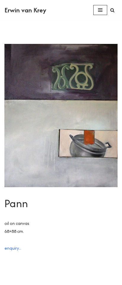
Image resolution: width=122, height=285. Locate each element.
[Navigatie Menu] (100, 10)
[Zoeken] (112, 10)
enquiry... (12, 248)
